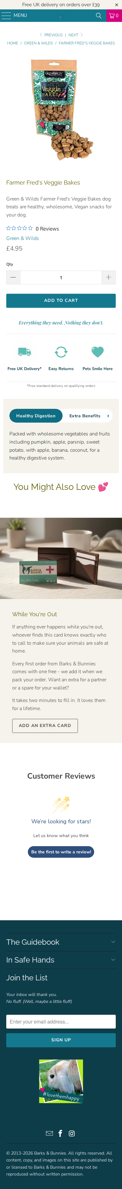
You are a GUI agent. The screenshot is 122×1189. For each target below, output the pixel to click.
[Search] (99, 15)
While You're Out (34, 614)
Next (74, 35)
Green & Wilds (22, 238)
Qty (9, 264)
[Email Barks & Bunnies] (49, 1134)
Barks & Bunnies (50, 1153)
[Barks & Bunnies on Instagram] (72, 1134)
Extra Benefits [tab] (84, 416)
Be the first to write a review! (61, 852)
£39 (96, 5)
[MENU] (3, 15)
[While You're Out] (61, 558)
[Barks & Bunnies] (61, 15)
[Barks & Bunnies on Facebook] (60, 1134)
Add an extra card (45, 726)
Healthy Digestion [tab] (35, 416)
